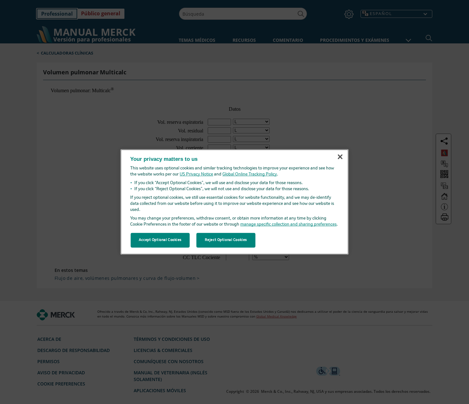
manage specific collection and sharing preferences (288, 224)
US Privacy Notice (196, 174)
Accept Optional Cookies (160, 240)
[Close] (340, 157)
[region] (235, 202)
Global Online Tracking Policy (249, 174)
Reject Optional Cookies (226, 240)
